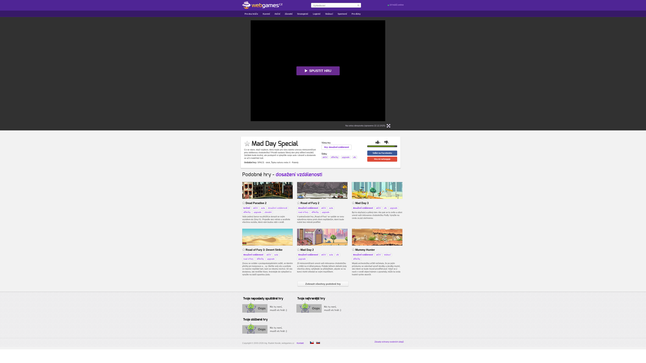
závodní (268, 212)
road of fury (303, 212)
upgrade (257, 212)
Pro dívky (356, 14)
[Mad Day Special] (318, 342)
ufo (385, 208)
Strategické (302, 14)
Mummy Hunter (365, 249)
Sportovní (342, 14)
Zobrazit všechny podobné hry (323, 284)
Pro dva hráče (251, 14)
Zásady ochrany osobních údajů (389, 342)
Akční (277, 14)
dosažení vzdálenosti (299, 174)
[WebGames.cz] (262, 5)
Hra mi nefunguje (382, 159)
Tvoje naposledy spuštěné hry (263, 298)
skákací (387, 255)
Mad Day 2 (307, 249)
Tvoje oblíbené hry (255, 319)
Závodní (288, 14)
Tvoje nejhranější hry (311, 298)
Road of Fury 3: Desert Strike (264, 249)
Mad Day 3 (362, 203)
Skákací (329, 14)
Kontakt (300, 343)
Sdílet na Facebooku (382, 153)
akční (255, 208)
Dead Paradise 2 (256, 203)
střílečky (247, 212)
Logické (316, 14)
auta (263, 208)
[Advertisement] (208, 70)
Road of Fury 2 (309, 203)
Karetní (266, 14)
